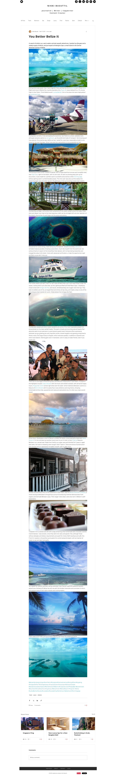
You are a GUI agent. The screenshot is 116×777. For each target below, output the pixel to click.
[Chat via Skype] (24, 773)
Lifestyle (80, 20)
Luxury (55, 20)
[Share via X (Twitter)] (33, 700)
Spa (43, 20)
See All (93, 714)
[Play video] (58, 309)
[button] (93, 20)
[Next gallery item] (85, 657)
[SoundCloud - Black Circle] (94, 1)
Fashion (67, 20)
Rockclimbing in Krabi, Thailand (82, 734)
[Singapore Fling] (32, 723)
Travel (29, 20)
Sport (73, 20)
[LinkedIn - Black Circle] (83, 1)
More (86, 20)
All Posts (23, 20)
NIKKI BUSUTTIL (57, 5)
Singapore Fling (28, 733)
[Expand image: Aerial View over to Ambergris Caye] (58, 657)
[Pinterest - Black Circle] (90, 1)
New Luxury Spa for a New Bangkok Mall (58, 734)
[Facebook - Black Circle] (76, 1)
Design (48, 20)
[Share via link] (41, 700)
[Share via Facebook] (29, 700)
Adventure (36, 20)
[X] (80, 1)
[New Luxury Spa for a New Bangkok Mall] (58, 723)
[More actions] (86, 31)
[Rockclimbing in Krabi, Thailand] (83, 723)
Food (61, 20)
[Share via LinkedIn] (37, 700)
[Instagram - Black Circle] (87, 1)
